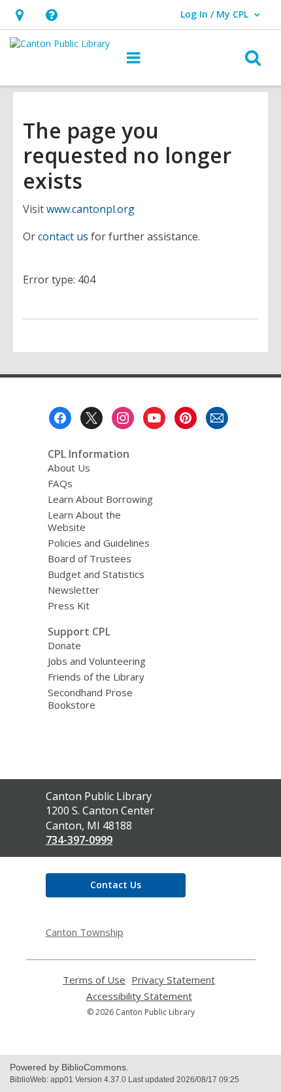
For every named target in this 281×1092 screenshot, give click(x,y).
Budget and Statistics (96, 574)
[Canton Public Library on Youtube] (154, 418)
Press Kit (69, 605)
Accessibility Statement (139, 996)
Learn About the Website (84, 521)
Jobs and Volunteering (97, 660)
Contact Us (115, 884)
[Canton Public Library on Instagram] (123, 418)
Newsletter (73, 589)
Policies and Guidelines (99, 542)
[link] (19, 14)
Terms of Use (94, 980)
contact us (63, 236)
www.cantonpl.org (90, 209)
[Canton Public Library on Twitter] (91, 418)
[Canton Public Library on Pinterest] (185, 418)
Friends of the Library (96, 676)
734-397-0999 (79, 840)
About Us (69, 467)
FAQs (60, 483)
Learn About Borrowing (100, 499)
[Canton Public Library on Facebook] (60, 418)
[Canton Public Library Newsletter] (217, 418)
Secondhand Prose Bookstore (90, 698)
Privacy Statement (173, 980)
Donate (64, 645)
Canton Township (85, 932)
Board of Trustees (89, 558)
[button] (51, 14)
